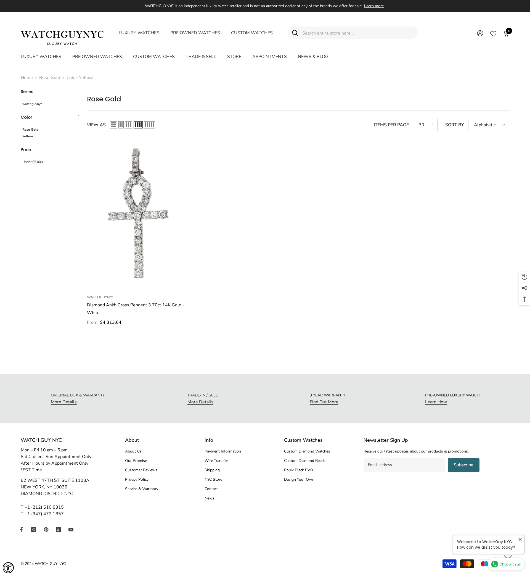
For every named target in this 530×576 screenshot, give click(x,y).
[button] (113, 124)
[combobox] (358, 33)
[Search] (353, 33)
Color (26, 117)
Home (27, 78)
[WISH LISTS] (493, 33)
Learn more (374, 6)
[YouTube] (71, 529)
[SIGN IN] (480, 33)
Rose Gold (49, 78)
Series (27, 91)
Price (26, 149)
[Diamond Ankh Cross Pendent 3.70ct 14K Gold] (138, 216)
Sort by (454, 125)
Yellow (27, 136)
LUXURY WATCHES (139, 33)
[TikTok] (58, 529)
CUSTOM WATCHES (252, 33)
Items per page (391, 125)
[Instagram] (34, 529)
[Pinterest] (46, 529)
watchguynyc (32, 104)
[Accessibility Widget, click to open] (8, 567)
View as (96, 125)
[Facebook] (21, 529)
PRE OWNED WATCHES (195, 33)
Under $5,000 (32, 162)
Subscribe (463, 465)
